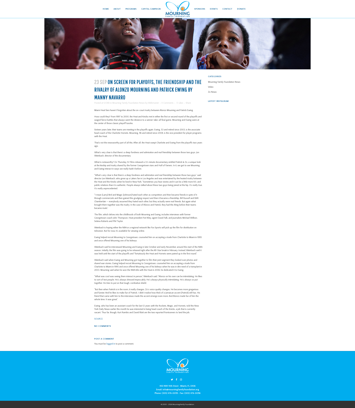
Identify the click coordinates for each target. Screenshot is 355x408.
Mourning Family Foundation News (128, 103)
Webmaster (153, 103)
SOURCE (98, 319)
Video (210, 87)
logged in (110, 344)
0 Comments (167, 103)
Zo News (212, 92)
